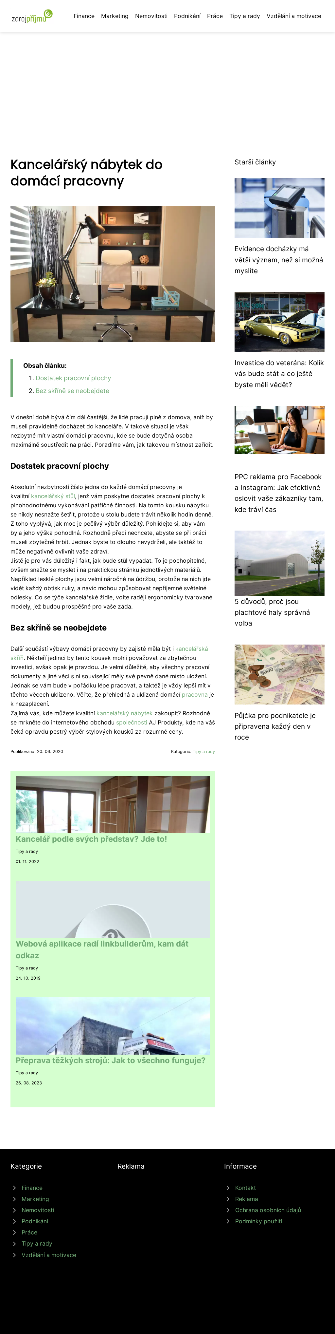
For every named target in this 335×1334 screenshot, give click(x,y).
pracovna (195, 694)
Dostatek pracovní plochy (73, 378)
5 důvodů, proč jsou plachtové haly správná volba (272, 612)
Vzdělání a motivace (294, 15)
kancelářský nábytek (125, 713)
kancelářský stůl (53, 496)
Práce (215, 15)
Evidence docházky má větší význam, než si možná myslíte (279, 260)
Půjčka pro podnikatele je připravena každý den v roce (275, 726)
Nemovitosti (151, 15)
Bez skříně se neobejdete (72, 391)
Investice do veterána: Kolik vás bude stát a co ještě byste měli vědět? (279, 374)
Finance (84, 15)
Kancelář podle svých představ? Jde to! (91, 839)
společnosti (131, 722)
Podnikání (187, 15)
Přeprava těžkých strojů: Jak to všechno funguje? (111, 1060)
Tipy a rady (244, 15)
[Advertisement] (167, 81)
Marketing (115, 15)
